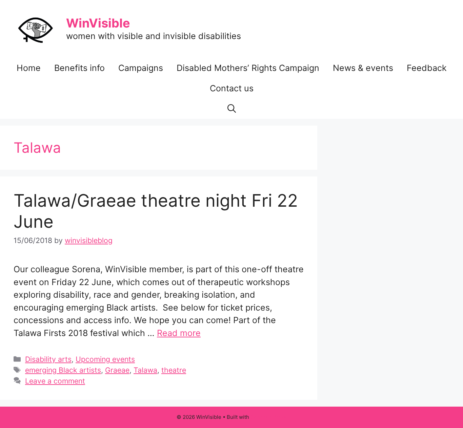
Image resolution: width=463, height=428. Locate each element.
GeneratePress (268, 417)
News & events (363, 68)
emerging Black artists (63, 370)
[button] (232, 108)
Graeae (117, 370)
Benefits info (79, 68)
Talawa (145, 370)
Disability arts (48, 359)
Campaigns (140, 68)
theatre (173, 370)
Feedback (427, 68)
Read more (179, 333)
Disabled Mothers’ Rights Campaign (248, 68)
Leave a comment (55, 380)
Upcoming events (105, 359)
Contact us (232, 88)
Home (29, 68)
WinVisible (98, 23)
